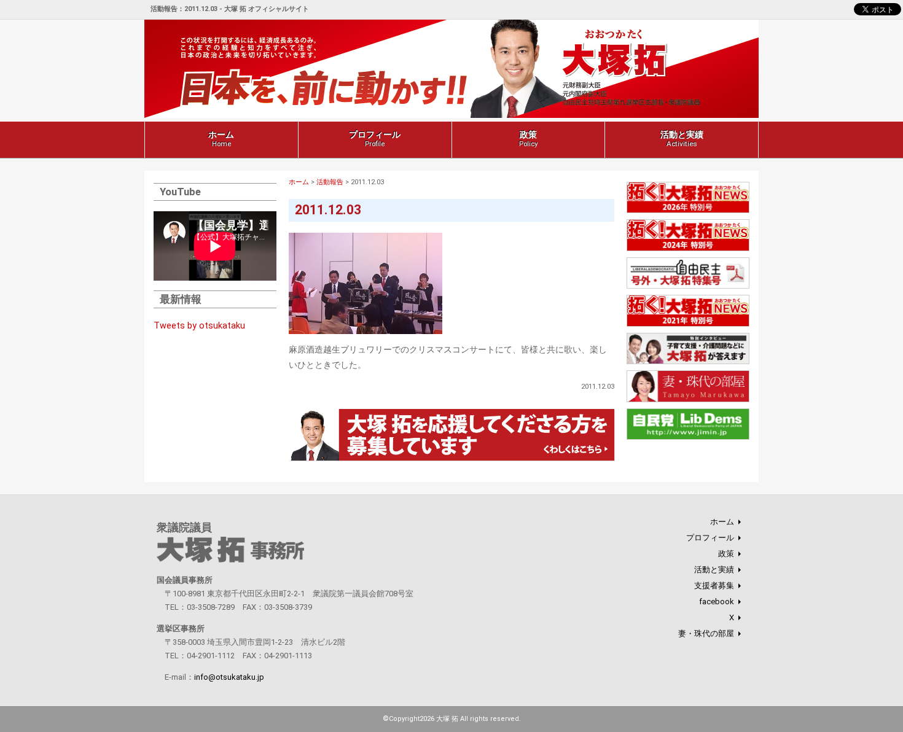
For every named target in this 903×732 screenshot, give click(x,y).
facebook (716, 601)
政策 (528, 139)
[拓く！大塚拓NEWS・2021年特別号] (688, 324)
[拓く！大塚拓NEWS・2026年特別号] (688, 211)
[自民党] (688, 438)
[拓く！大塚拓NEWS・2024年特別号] (688, 249)
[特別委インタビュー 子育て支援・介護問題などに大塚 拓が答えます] (688, 362)
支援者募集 (714, 585)
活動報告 (329, 182)
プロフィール (375, 139)
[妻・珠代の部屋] (688, 400)
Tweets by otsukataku (199, 326)
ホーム (221, 139)
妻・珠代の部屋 (706, 633)
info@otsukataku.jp (229, 677)
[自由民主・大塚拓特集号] (688, 287)
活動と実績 (681, 139)
